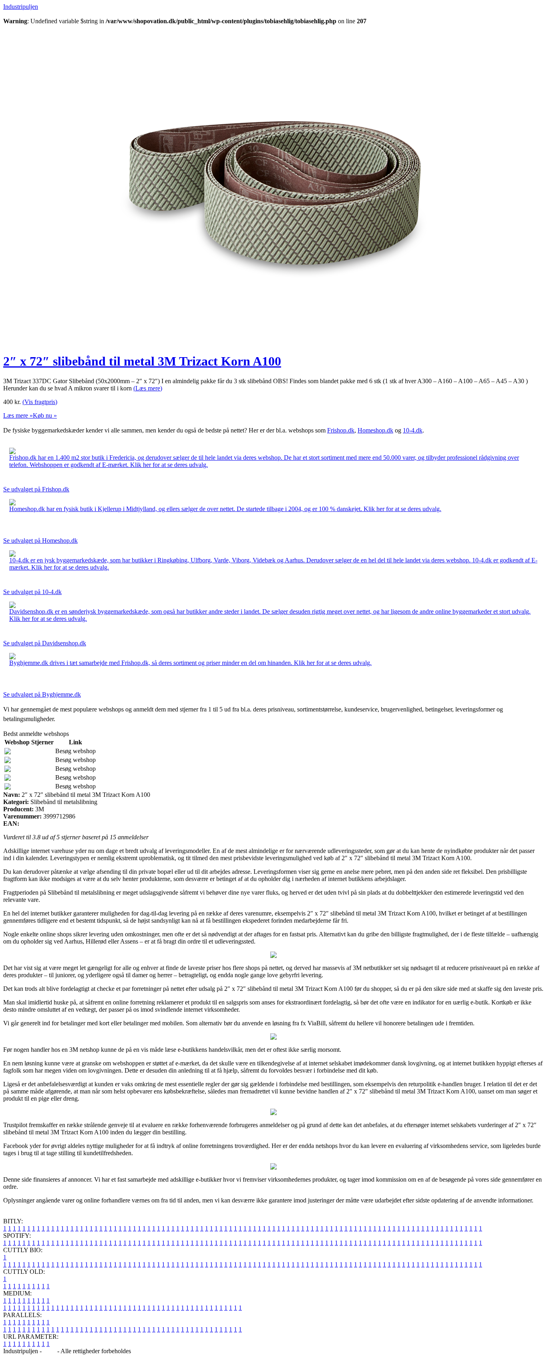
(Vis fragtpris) (39, 401)
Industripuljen (20, 6)
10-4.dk (412, 430)
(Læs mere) (147, 388)
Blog (49, 1351)
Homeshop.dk (375, 430)
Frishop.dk (340, 430)
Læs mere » (18, 415)
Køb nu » (45, 415)
